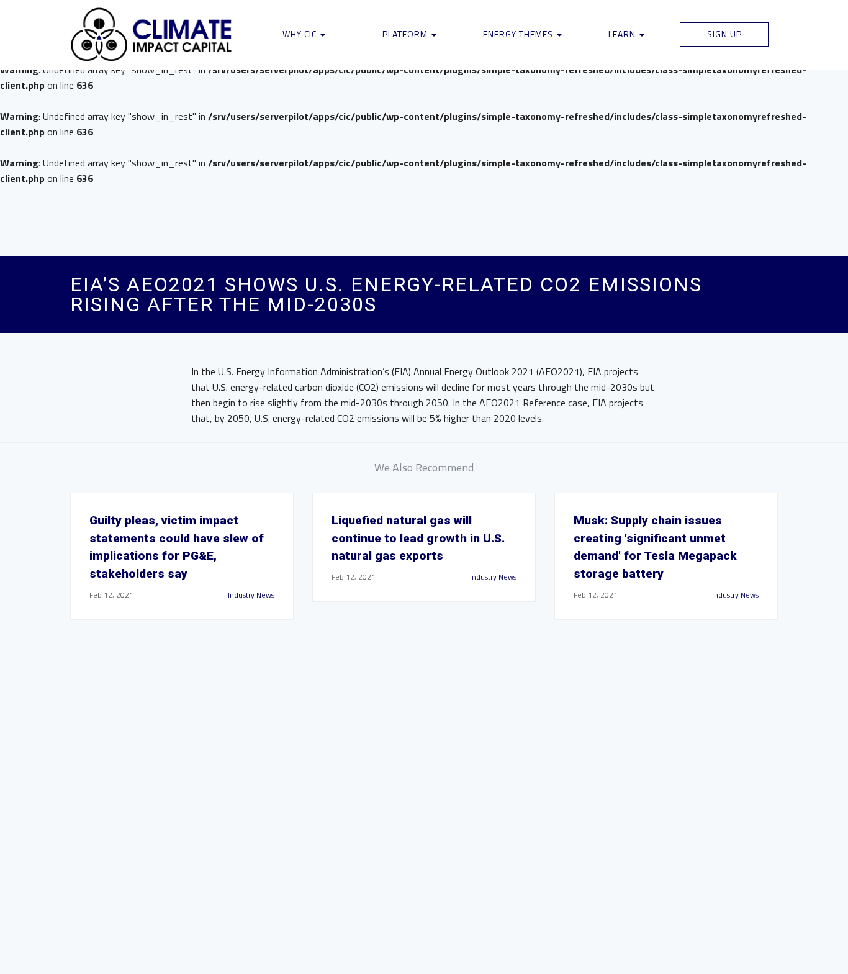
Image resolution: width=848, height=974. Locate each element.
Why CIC (300, 33)
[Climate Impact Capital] (151, 34)
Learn (623, 33)
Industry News (251, 595)
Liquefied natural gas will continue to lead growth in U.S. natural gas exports (418, 538)
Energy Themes (519, 33)
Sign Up (724, 33)
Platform (406, 33)
